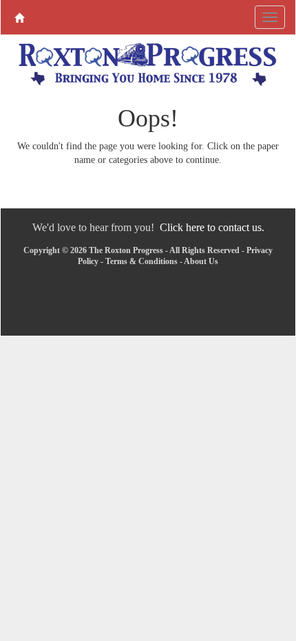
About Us (201, 261)
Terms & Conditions (141, 261)
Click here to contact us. (212, 227)
